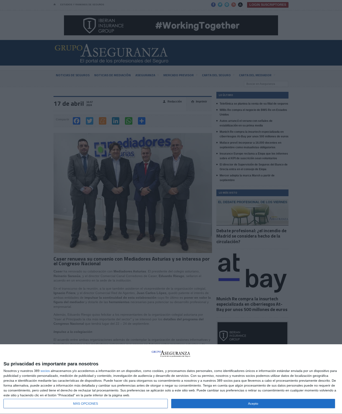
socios (45, 370)
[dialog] (171, 379)
